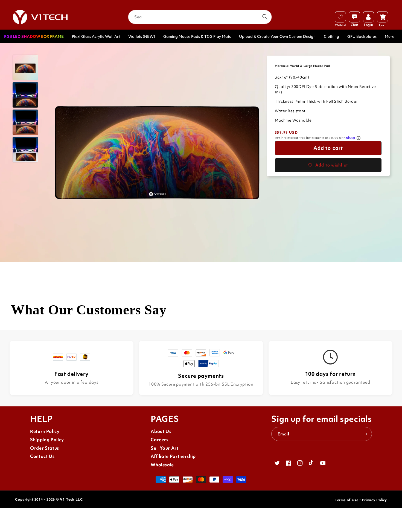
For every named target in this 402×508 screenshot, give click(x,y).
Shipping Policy (47, 440)
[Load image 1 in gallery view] (25, 67)
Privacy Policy (374, 500)
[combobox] (200, 17)
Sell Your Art (165, 448)
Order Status (44, 448)
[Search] (264, 16)
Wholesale (162, 465)
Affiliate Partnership (173, 456)
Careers (159, 440)
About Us (161, 431)
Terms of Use (347, 500)
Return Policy (45, 431)
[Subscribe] (365, 434)
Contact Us (42, 456)
